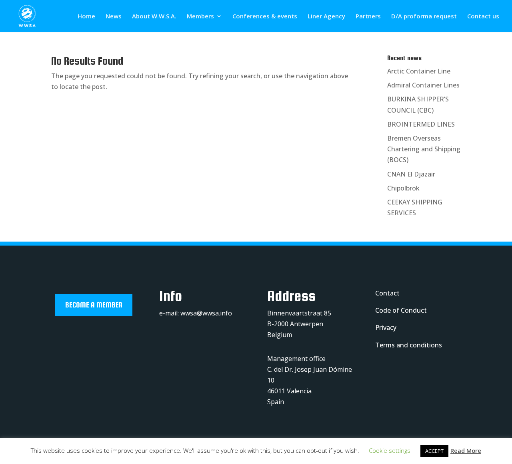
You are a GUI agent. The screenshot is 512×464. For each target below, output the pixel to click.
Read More (465, 450)
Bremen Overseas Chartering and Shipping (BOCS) (423, 149)
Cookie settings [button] (389, 450)
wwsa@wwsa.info (206, 313)
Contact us (483, 16)
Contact (387, 293)
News (114, 16)
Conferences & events (264, 16)
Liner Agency (326, 16)
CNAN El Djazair (411, 174)
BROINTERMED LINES (421, 124)
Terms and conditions (408, 345)
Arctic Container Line (418, 71)
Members (200, 16)
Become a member (93, 305)
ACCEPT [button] (434, 450)
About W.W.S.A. (154, 16)
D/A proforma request (424, 16)
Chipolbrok (403, 188)
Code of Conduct (401, 310)
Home (86, 16)
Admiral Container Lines (423, 85)
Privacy (385, 327)
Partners (368, 16)
